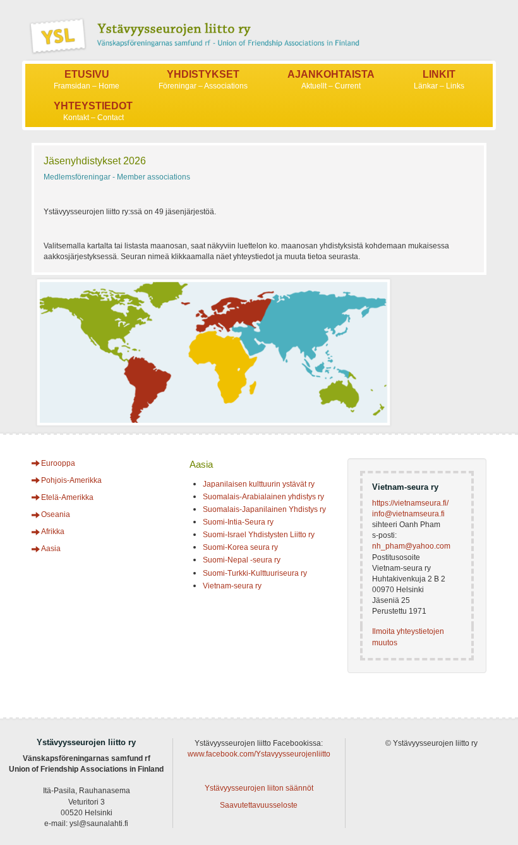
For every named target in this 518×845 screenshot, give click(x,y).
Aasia (51, 548)
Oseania (55, 514)
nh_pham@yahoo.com (411, 546)
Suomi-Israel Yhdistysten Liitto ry (259, 534)
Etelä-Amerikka (67, 497)
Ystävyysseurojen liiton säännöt (259, 788)
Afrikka (52, 531)
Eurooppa (58, 463)
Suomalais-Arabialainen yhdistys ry (263, 496)
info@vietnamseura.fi (408, 513)
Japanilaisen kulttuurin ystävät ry (259, 484)
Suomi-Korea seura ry (240, 547)
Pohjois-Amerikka (71, 480)
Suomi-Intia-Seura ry (238, 522)
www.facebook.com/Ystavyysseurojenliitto (259, 754)
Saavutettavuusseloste (259, 805)
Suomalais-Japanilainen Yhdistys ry (264, 509)
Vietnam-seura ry (232, 585)
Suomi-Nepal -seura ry (241, 560)
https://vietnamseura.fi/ (410, 503)
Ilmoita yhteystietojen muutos (408, 637)
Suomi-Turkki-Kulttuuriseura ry (255, 573)
